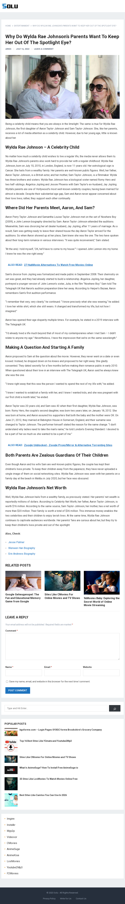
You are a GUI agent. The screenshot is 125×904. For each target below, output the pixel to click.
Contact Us (81, 898)
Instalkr (11, 824)
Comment (11, 630)
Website (87, 667)
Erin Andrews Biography (21, 553)
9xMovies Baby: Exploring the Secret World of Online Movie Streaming (102, 602)
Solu (56, 893)
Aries (8, 49)
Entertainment (21, 26)
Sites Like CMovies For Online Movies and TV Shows (48, 757)
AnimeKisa (13, 855)
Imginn (10, 818)
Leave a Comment (44, 49)
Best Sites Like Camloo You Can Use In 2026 (43, 795)
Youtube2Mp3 (15, 867)
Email (48, 667)
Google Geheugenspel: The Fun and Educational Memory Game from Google (23, 598)
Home (8, 26)
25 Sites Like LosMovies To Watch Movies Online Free (48, 779)
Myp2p (11, 830)
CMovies (12, 843)
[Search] (115, 708)
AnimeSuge (13, 849)
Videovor (12, 837)
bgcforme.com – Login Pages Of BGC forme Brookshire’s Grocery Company (61, 729)
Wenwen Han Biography (21, 548)
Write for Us (65, 898)
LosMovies (13, 861)
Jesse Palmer (16, 542)
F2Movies (12, 873)
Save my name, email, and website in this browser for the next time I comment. (49, 681)
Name (9, 667)
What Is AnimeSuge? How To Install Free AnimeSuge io (49, 767)
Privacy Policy (49, 898)
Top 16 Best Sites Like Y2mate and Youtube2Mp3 (46, 741)
